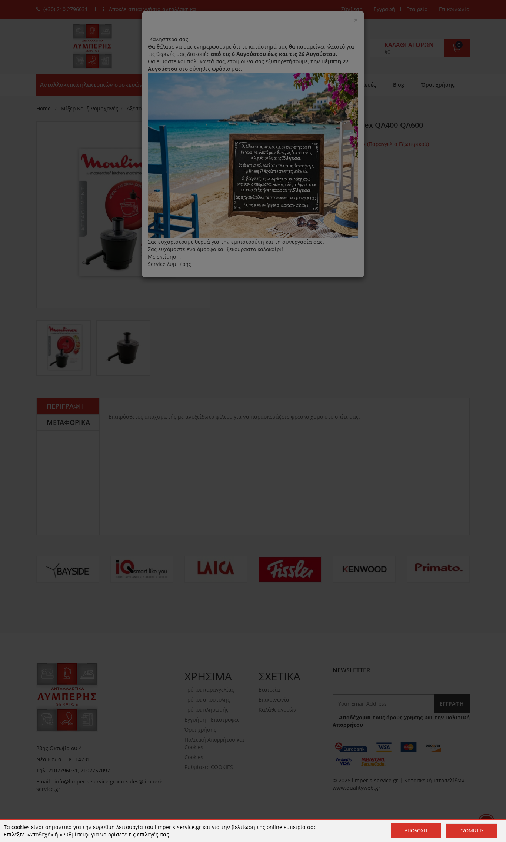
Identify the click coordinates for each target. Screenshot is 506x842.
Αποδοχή (416, 830)
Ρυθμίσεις (471, 830)
